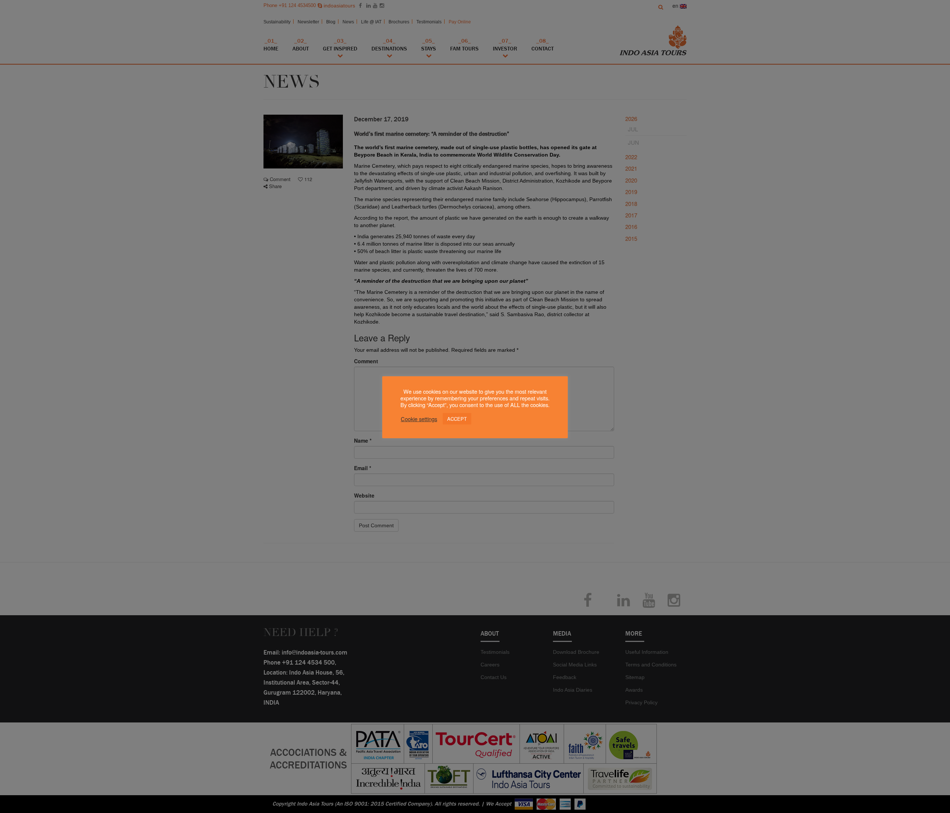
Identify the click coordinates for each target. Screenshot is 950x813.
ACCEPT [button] (457, 418)
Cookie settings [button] (419, 419)
